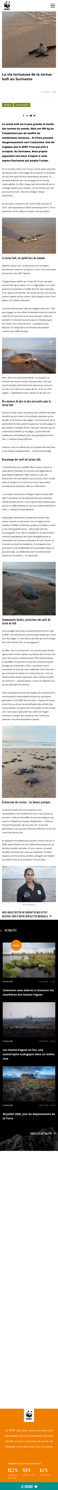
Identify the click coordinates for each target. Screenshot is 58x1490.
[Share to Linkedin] (27, 115)
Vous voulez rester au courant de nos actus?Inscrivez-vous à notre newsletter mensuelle (25, 914)
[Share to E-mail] (34, 115)
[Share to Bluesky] (31, 115)
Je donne (27, 1486)
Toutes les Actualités (41, 1133)
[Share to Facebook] (23, 115)
